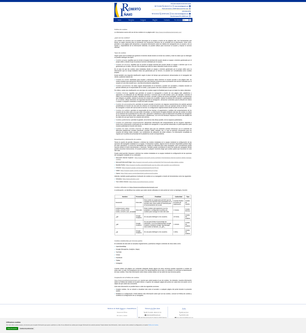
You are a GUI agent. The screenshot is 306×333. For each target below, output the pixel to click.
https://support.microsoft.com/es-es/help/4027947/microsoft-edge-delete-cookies (158, 162)
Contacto (167, 20)
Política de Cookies (153, 325)
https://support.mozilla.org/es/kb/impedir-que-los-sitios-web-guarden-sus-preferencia (152, 165)
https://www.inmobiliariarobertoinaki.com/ (168, 32)
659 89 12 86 (165, 13)
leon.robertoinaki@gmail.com (180, 13)
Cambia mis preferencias (26, 328)
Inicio (119, 20)
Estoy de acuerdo (12, 328)
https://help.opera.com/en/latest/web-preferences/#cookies (139, 173)
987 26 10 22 (155, 13)
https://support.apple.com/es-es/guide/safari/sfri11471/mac (139, 170)
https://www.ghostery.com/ (131, 179)
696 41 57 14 (168, 6)
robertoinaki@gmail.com (181, 6)
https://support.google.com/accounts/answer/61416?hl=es (140, 168)
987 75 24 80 (158, 6)
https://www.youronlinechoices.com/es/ (141, 182)
